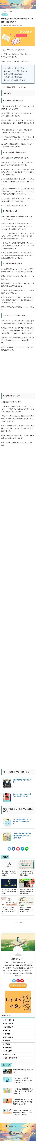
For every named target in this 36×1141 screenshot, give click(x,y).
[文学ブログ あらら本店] (18, 4)
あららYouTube (10, 1054)
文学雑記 (7, 1044)
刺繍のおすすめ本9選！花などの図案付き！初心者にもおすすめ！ (26, 909)
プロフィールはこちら (18, 985)
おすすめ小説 (9, 1023)
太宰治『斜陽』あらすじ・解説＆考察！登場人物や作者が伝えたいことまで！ (22, 1102)
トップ (4, 1126)
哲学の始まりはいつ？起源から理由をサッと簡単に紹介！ (9, 873)
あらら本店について (11, 1058)
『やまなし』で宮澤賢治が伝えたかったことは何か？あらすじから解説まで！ (22, 1080)
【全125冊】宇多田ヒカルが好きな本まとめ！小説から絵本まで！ (26, 891)
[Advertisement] (18, 372)
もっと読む (19, 922)
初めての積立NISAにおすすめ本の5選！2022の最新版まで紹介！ (27, 873)
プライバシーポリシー (25, 1126)
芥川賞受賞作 (9, 1037)
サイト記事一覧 (9, 1020)
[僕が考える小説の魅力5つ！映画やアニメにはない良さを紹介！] (22, 849)
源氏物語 (7, 1034)
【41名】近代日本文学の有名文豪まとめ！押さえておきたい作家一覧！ (23, 1091)
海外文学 (7, 1030)
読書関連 (7, 1041)
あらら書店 (8, 1051)
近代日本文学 (9, 1027)
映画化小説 (8, 1047)
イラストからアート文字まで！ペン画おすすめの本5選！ (9, 891)
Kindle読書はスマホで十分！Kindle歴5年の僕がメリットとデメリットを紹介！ (23, 1112)
